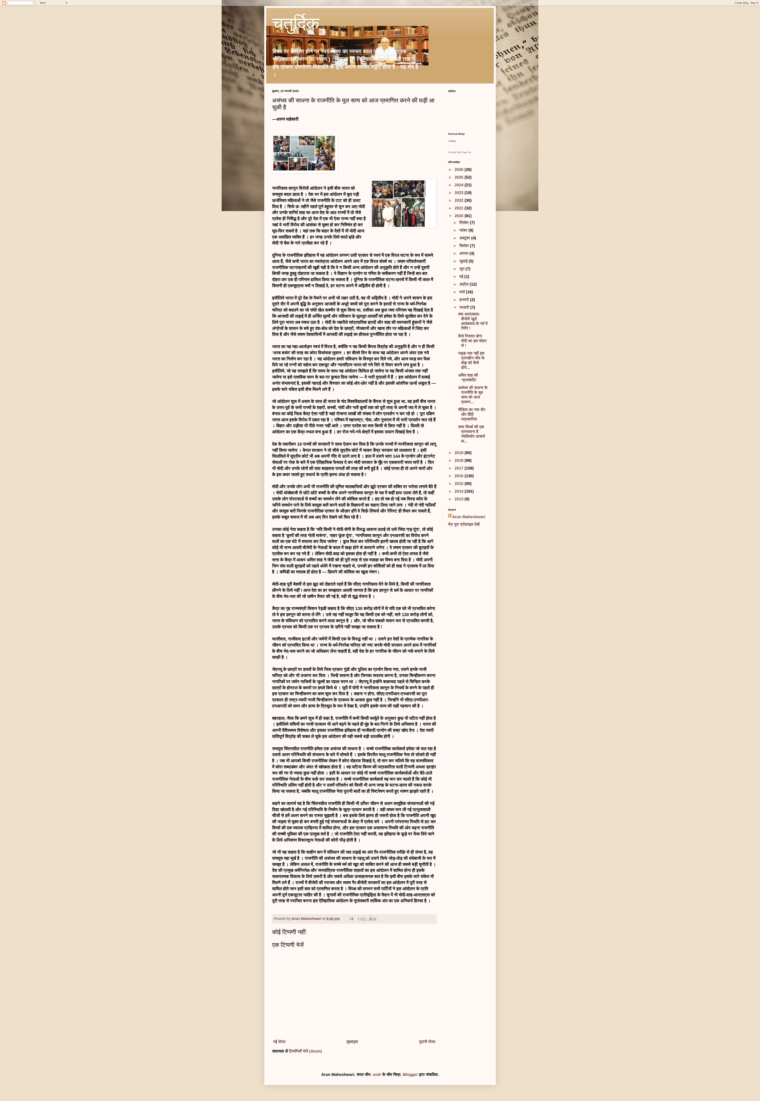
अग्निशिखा (452, 141)
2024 (460, 185)
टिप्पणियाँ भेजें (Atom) (305, 1051)
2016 (460, 476)
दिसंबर (464, 222)
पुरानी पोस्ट (427, 1041)
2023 (460, 192)
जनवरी (464, 307)
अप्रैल (464, 284)
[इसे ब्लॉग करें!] (363, 919)
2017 (460, 468)
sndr (377, 1074)
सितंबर (464, 245)
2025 (460, 177)
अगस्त (464, 253)
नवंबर (463, 230)
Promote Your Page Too (459, 152)
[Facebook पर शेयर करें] (371, 919)
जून (462, 269)
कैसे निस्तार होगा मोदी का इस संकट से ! (472, 341)
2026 (460, 169)
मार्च (462, 292)
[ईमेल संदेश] (351, 919)
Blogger (410, 1074)
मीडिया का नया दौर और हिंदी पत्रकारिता (471, 414)
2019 (460, 453)
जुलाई (464, 261)
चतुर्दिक (295, 25)
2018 (460, 460)
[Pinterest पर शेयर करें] (375, 919)
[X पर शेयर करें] (367, 919)
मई (461, 276)
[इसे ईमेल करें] (360, 919)
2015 (460, 483)
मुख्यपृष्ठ (352, 1041)
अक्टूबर (465, 238)
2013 (460, 499)
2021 (460, 208)
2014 (460, 491)
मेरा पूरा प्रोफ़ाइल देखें (464, 524)
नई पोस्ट (279, 1041)
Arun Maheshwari (468, 517)
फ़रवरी (464, 299)
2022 (460, 200)
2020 (460, 216)
